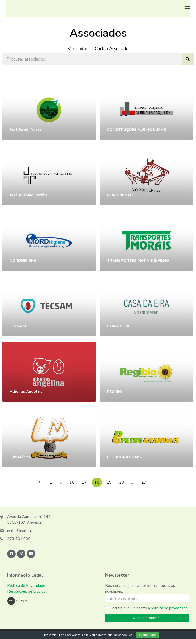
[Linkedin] (31, 554)
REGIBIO (114, 391)
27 (144, 482)
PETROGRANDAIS (124, 457)
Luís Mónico (20, 457)
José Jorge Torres (26, 129)
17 (84, 482)
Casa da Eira (118, 326)
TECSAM (18, 326)
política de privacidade (169, 608)
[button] (187, 8)
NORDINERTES (121, 195)
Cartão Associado (112, 48)
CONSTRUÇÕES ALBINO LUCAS (136, 129)
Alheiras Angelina (26, 391)
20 (121, 482)
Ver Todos (78, 48)
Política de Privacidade (26, 585)
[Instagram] (21, 554)
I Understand (147, 635)
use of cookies (122, 635)
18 (96, 482)
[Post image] (49, 110)
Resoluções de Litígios (26, 591)
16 (72, 482)
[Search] (188, 59)
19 (109, 482)
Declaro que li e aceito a (148, 608)
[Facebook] (11, 554)
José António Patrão (28, 195)
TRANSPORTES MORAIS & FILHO (138, 260)
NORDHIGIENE (23, 260)
